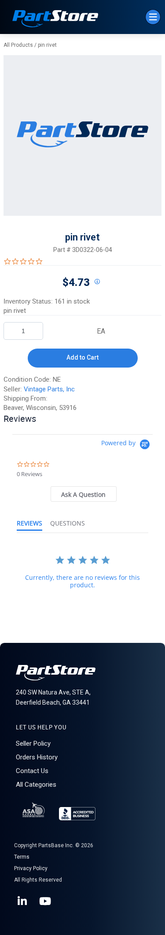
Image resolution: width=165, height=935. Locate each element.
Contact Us (32, 771)
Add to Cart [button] (82, 357)
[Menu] (153, 17)
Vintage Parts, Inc (49, 389)
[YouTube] (46, 901)
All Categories (36, 785)
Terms (21, 857)
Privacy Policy (31, 868)
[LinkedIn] (23, 901)
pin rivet (47, 45)
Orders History (37, 757)
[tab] (84, 494)
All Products (18, 45)
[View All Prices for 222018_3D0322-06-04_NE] (97, 282)
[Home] (55, 19)
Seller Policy (33, 743)
